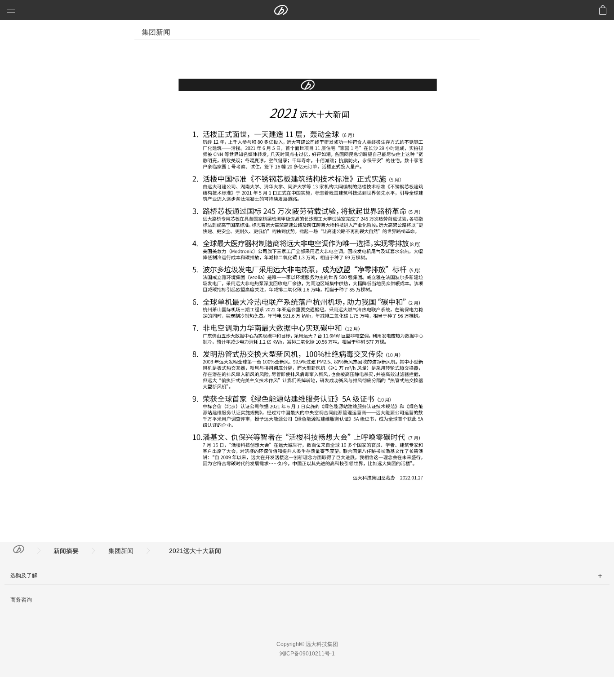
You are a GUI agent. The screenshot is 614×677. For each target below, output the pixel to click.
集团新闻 (120, 550)
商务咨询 (21, 600)
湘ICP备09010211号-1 (307, 653)
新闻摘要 (66, 550)
